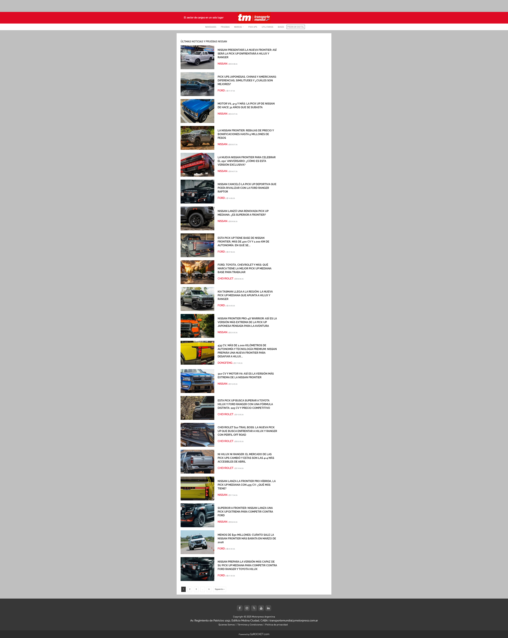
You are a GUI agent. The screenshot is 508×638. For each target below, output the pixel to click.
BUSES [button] (281, 27)
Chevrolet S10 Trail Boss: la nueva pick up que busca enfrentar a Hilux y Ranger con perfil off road (247, 431)
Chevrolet (225, 278)
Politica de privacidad (276, 624)
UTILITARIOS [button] (267, 27)
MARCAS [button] (238, 27)
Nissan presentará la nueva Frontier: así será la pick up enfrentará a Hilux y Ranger (247, 53)
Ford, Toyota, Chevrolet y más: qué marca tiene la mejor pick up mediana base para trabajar (244, 268)
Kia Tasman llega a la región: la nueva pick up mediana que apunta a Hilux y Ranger (245, 295)
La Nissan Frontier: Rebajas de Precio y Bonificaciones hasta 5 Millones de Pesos (246, 134)
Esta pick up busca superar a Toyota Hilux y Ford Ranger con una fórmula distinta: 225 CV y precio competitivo (245, 404)
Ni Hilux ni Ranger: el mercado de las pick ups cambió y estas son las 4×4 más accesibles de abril (246, 458)
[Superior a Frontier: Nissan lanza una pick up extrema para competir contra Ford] (197, 515)
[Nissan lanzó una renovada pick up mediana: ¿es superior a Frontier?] (197, 218)
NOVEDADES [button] (210, 27)
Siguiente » (219, 589)
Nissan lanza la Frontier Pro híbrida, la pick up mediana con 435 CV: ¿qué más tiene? (247, 484)
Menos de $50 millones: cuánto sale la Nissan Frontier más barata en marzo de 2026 (247, 538)
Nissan (222, 63)
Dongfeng (225, 362)
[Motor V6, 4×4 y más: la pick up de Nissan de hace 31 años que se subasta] (197, 111)
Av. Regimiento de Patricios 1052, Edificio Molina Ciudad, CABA (229, 620)
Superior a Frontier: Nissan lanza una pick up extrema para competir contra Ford (245, 511)
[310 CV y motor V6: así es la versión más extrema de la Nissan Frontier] (197, 381)
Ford (221, 90)
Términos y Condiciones (250, 624)
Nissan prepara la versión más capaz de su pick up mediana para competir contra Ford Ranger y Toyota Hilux (247, 565)
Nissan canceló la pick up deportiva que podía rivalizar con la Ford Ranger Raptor (247, 188)
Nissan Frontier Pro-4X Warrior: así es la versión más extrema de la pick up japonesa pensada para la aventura (247, 322)
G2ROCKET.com (259, 634)
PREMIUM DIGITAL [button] (295, 27)
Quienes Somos (226, 624)
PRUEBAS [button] (225, 27)
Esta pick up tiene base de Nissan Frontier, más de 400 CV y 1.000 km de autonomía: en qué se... (243, 241)
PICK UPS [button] (252, 27)
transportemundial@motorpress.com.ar (294, 620)
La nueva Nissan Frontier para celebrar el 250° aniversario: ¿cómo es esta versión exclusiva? (247, 161)
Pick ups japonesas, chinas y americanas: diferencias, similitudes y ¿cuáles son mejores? (247, 80)
